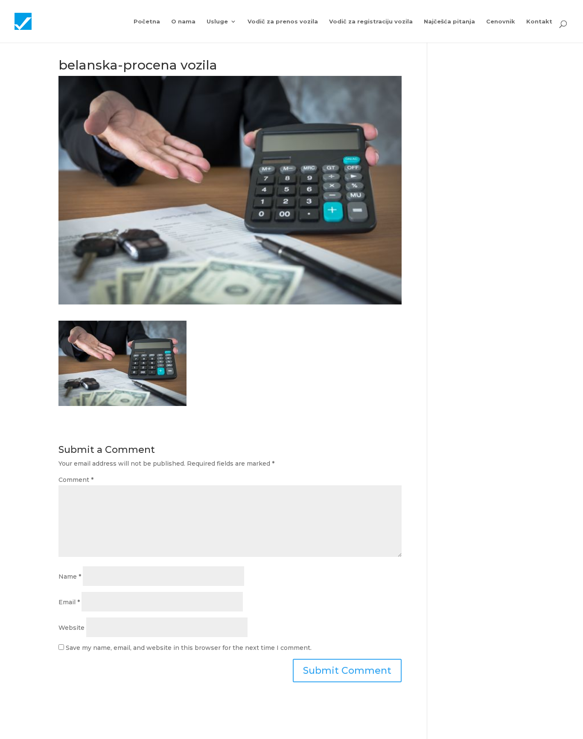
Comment (75, 480)
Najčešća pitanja (449, 21)
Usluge (217, 21)
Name (69, 576)
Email (69, 602)
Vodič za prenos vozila (283, 21)
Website (71, 628)
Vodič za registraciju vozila (371, 21)
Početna (147, 21)
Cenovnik (500, 21)
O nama (183, 21)
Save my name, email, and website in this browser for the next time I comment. (189, 648)
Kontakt (539, 21)
